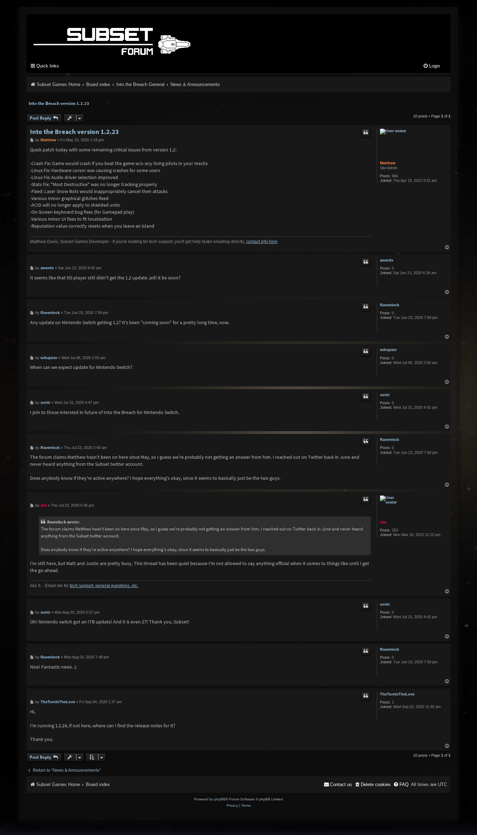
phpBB (220, 799)
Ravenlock (389, 305)
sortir (385, 395)
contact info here (262, 241)
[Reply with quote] (365, 133)
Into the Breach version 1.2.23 (59, 103)
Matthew (388, 163)
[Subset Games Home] (156, 36)
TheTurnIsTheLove (397, 694)
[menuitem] (431, 66)
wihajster (388, 350)
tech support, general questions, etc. (104, 585)
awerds (386, 260)
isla (383, 522)
